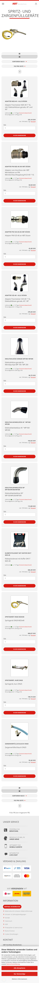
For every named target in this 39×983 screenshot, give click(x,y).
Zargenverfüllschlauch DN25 (16, 744)
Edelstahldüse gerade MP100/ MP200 (19, 359)
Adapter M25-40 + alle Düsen (16, 101)
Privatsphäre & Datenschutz (13, 928)
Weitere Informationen (19, 979)
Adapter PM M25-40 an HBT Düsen (17, 166)
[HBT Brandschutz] (19, 4)
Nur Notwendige (19, 974)
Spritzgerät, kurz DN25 (14, 680)
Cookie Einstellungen (11, 934)
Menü (3, 4)
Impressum (8, 921)
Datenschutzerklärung (13, 964)
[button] (20, 53)
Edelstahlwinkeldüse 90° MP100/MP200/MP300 (15, 489)
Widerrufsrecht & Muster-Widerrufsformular (18, 911)
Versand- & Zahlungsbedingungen (15, 914)
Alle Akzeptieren (19, 968)
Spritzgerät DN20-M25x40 (14, 617)
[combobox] (20, 61)
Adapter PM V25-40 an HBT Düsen (17, 232)
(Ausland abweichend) (25, 113)
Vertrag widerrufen (12, 907)
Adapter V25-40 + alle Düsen (16, 295)
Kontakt (7, 918)
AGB (6, 924)
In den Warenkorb (19, 135)
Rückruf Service (10, 931)
